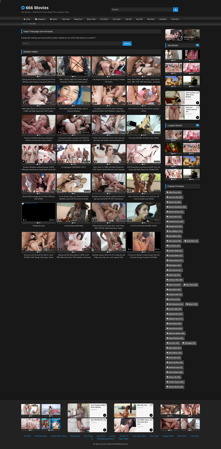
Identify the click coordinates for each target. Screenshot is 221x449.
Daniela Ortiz (175, 226)
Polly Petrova (175, 328)
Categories (41, 19)
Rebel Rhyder (176, 338)
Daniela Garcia (176, 221)
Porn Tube (154, 436)
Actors (54, 19)
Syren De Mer (175, 362)
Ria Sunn (174, 343)
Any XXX (139, 19)
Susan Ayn (174, 357)
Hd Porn (27, 436)
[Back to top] (213, 442)
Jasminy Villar (175, 280)
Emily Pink (192, 241)
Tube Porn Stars (139, 436)
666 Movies (37, 7)
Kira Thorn (191, 285)
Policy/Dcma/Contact (105, 439)
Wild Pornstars (41, 436)
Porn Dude (88, 436)
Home (28, 19)
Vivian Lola (174, 377)
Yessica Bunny (176, 387)
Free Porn (175, 19)
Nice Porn (151, 19)
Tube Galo (66, 19)
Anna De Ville (175, 197)
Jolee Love (174, 285)
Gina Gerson (175, 270)
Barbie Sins (174, 202)
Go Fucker (117, 19)
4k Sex (112, 436)
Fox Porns (104, 19)
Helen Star (174, 275)
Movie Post (75, 436)
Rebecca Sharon (176, 333)
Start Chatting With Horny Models (191, 95)
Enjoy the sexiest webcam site (189, 37)
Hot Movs (163, 19)
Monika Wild (175, 309)
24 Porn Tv (123, 436)
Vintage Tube (168, 436)
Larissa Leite (175, 294)
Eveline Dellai (175, 251)
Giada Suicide (175, 260)
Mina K (193, 304)
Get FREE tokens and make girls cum (172, 37)
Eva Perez (174, 246)
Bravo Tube (91, 19)
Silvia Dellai (174, 348)
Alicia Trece (175, 192)
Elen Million (174, 236)
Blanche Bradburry (177, 207)
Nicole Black (175, 323)
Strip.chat (169, 39)
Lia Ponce (174, 299)
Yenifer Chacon (176, 382)
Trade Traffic (123, 439)
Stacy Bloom (175, 353)
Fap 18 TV (101, 436)
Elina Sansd (175, 241)
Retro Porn (182, 436)
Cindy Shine (175, 217)
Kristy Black (175, 289)
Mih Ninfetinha (176, 304)
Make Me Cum (142, 405)
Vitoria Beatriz (175, 372)
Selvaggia (190, 343)
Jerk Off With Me (97, 420)
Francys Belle (175, 255)
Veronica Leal (175, 367)
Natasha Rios (175, 314)
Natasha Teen (175, 319)
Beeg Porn (78, 19)
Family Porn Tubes (59, 436)
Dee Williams (175, 231)
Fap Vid (128, 19)
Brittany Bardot (176, 212)
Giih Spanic (174, 265)
